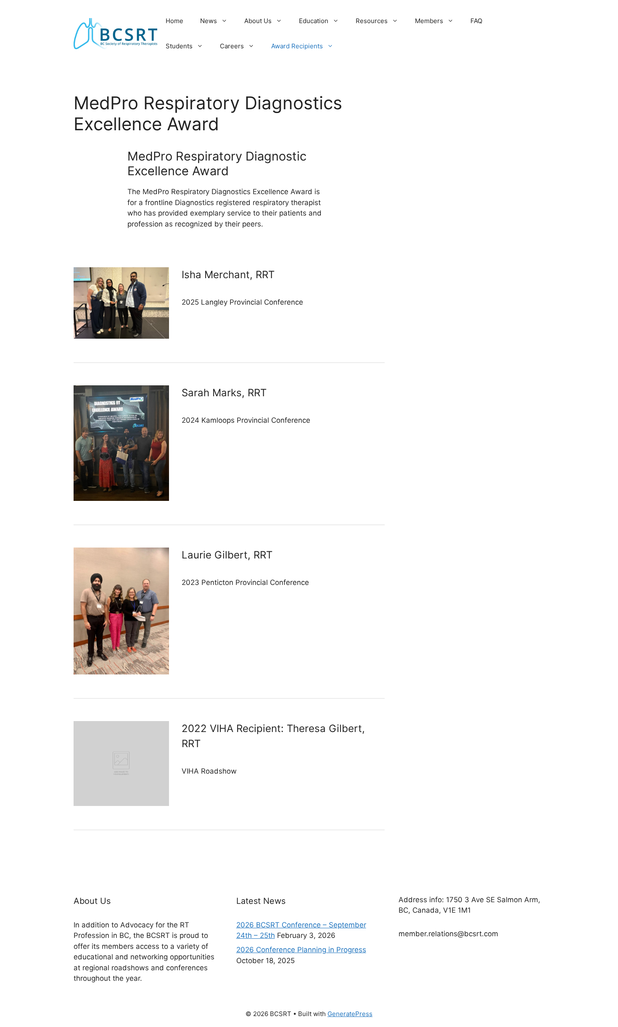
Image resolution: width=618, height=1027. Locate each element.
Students (179, 46)
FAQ (476, 21)
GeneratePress (349, 1014)
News (208, 21)
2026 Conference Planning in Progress (301, 949)
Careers (232, 46)
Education (313, 21)
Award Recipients (297, 46)
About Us (258, 21)
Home (174, 21)
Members (429, 21)
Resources (372, 21)
